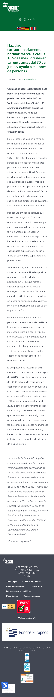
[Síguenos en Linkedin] (34, 19)
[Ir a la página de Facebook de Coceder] (20, 19)
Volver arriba (25, 618)
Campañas (30, 79)
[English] (19, 28)
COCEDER (22, 567)
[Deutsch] (27, 28)
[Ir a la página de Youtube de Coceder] (29, 19)
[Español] (23, 28)
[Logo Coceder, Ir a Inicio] (12, 6)
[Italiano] (31, 28)
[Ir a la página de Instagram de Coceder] (25, 19)
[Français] (35, 28)
